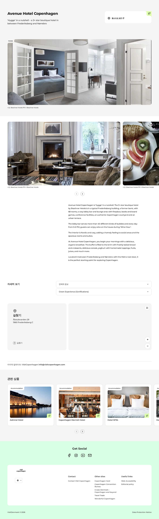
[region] (110, 326)
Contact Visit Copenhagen (79, 481)
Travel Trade (100, 495)
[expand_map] (147, 307)
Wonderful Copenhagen (105, 499)
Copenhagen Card (102, 481)
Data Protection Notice (142, 512)
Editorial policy (127, 484)
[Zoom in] (147, 339)
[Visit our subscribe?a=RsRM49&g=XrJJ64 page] (90, 455)
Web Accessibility (128, 481)
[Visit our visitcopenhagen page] (69, 455)
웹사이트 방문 (117, 18)
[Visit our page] (76, 455)
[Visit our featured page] (83, 455)
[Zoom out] (147, 346)
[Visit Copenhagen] (21, 470)
